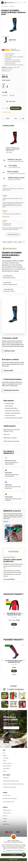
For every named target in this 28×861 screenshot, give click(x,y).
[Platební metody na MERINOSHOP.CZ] (9, 832)
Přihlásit (6, 741)
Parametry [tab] (9, 242)
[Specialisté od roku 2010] (13, 460)
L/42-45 (14, 674)
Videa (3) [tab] (15, 242)
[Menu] (2, 2)
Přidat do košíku (15, 108)
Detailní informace (5, 70)
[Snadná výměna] (13, 485)
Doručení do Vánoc (7, 795)
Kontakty (4, 755)
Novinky (4, 771)
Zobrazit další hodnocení (13, 234)
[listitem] (14, 142)
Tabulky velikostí (6, 768)
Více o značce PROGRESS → (10, 579)
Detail (14, 624)
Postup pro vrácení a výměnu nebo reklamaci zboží (13, 784)
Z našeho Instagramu (15, 689)
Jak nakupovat (6, 777)
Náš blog (4, 760)
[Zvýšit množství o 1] (7, 108)
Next (22, 613)
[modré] (3, 86)
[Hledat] (19, 2)
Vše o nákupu (5, 758)
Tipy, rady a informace (7, 763)
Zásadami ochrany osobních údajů (11, 732)
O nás (4, 753)
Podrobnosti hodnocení (15, 50)
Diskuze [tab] (20, 242)
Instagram (5, 818)
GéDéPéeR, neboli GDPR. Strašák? (10, 798)
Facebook (5, 815)
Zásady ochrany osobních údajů (9, 787)
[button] (2, 141)
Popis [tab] (4, 242)
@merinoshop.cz (6, 824)
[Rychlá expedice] (13, 472)
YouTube (4, 821)
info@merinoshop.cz (7, 810)
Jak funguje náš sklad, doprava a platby (11, 780)
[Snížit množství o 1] (3, 108)
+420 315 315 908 (6, 813)
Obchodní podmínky (7, 766)
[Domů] (2, 5)
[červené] (7, 86)
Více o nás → (6, 521)
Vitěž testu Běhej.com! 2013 (8, 801)
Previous (4, 613)
